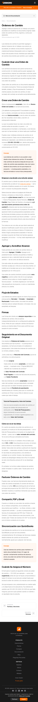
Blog (19, 655)
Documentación (11, 21)
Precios (19, 646)
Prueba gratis (19, 681)
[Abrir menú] (35, 2)
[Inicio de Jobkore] (7, 3)
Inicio (3, 21)
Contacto (19, 670)
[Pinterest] (25, 691)
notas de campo (25, 184)
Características (19, 643)
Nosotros (18, 665)
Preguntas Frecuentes (19, 657)
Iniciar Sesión (19, 678)
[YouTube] (22, 691)
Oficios (19, 667)
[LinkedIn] (19, 691)
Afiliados (19, 673)
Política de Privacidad (24, 696)
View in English (27, 7)
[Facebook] (13, 691)
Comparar (19, 649)
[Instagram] (16, 691)
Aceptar (24, 699)
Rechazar (14, 699)
